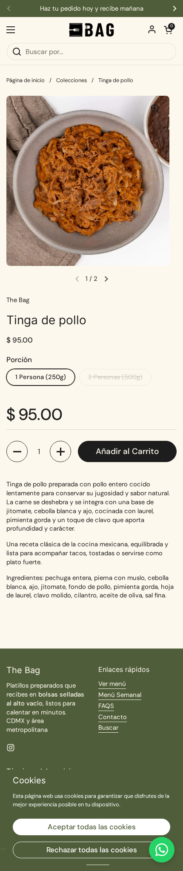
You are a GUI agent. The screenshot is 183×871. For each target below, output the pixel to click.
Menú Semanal (119, 695)
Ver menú (112, 684)
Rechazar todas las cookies (91, 849)
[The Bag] (91, 30)
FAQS (106, 706)
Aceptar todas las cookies (92, 826)
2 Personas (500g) (115, 377)
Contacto (112, 717)
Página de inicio (25, 80)
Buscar (108, 727)
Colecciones (71, 80)
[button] (168, 29)
